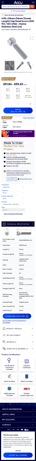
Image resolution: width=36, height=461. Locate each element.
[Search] (32, 6)
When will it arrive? (29, 118)
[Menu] (2, 2)
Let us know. (6, 322)
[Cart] (33, 2)
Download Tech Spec (15, 316)
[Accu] (18, 2)
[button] (32, 38)
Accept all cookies (18, 455)
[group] (18, 48)
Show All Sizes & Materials (13, 15)
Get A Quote (17, 126)
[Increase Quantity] (5, 104)
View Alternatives (11, 154)
